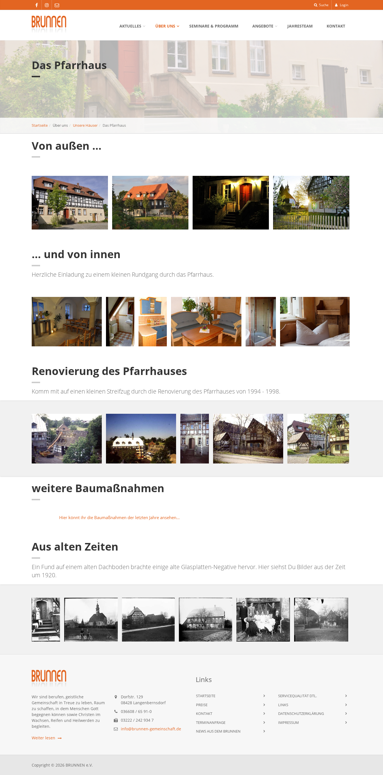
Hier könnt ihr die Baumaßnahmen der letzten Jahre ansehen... (119, 517)
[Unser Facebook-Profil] (36, 5)
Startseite (40, 125)
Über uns (165, 26)
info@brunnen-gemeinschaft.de (151, 728)
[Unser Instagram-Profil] (46, 5)
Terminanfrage (210, 722)
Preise (201, 704)
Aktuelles (130, 26)
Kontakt (336, 26)
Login (343, 5)
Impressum (288, 722)
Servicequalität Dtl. (297, 695)
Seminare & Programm (213, 26)
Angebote (262, 26)
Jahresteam (300, 26)
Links (283, 704)
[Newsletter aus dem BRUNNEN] (56, 5)
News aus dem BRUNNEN (218, 731)
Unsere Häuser (85, 125)
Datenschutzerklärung (301, 713)
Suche (323, 5)
